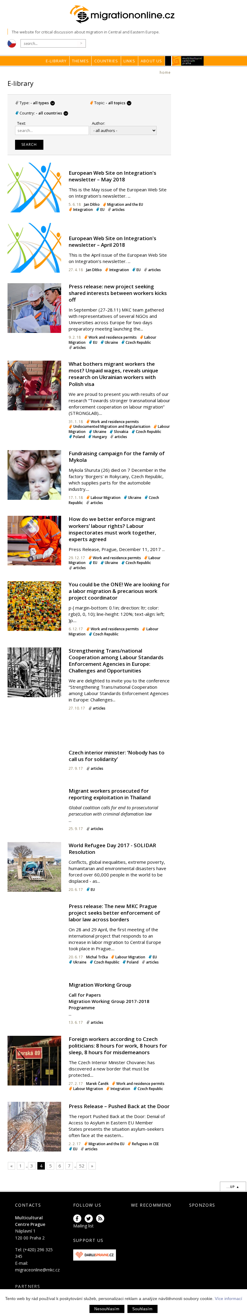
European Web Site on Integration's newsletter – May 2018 (112, 176)
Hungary (99, 436)
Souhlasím (142, 1309)
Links (130, 61)
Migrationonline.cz (123, 14)
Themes (80, 61)
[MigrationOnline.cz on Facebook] (78, 1219)
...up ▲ (233, 1187)
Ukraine (111, 342)
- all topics (118, 102)
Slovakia (121, 431)
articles (118, 209)
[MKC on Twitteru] (90, 1219)
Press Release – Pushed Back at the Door (119, 1106)
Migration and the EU (125, 204)
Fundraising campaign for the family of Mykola (117, 456)
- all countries (51, 113)
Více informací (228, 1298)
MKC (188, 61)
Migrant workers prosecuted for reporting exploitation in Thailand (110, 794)
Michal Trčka (97, 957)
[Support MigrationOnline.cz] (94, 1254)
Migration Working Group (100, 984)
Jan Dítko (92, 204)
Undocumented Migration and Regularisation (111, 426)
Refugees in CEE (145, 1143)
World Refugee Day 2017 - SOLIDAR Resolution (112, 848)
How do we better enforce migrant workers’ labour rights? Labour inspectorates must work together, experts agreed (112, 528)
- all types (42, 102)
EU (102, 209)
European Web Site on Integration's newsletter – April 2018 (112, 241)
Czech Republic (138, 342)
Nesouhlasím (106, 1309)
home (165, 72)
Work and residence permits (113, 337)
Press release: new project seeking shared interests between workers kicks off (118, 293)
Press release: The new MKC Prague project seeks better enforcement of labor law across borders (114, 913)
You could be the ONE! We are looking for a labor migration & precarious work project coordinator (119, 591)
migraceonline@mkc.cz (37, 1270)
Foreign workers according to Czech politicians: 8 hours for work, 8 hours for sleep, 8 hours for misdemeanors (118, 1046)
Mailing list (83, 1226)
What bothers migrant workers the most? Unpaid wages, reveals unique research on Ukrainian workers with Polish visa (113, 373)
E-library (56, 61)
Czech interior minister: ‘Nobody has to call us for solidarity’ (116, 756)
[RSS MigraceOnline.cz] (101, 1219)
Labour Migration (105, 497)
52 (81, 1166)
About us (151, 61)
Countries (106, 61)
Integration (83, 209)
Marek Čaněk (97, 1083)
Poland (79, 436)
